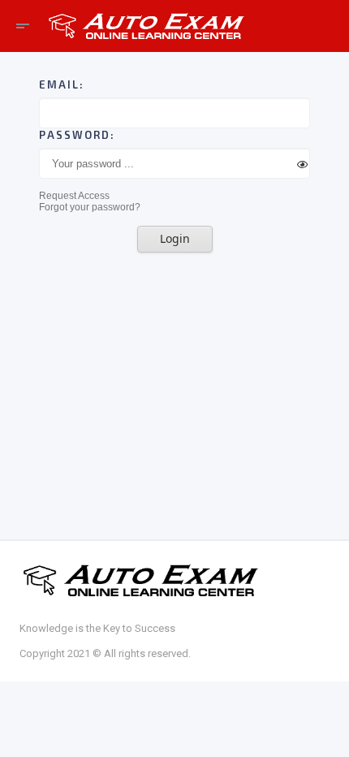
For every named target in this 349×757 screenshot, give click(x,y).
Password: (77, 134)
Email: (61, 84)
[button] (74, 195)
